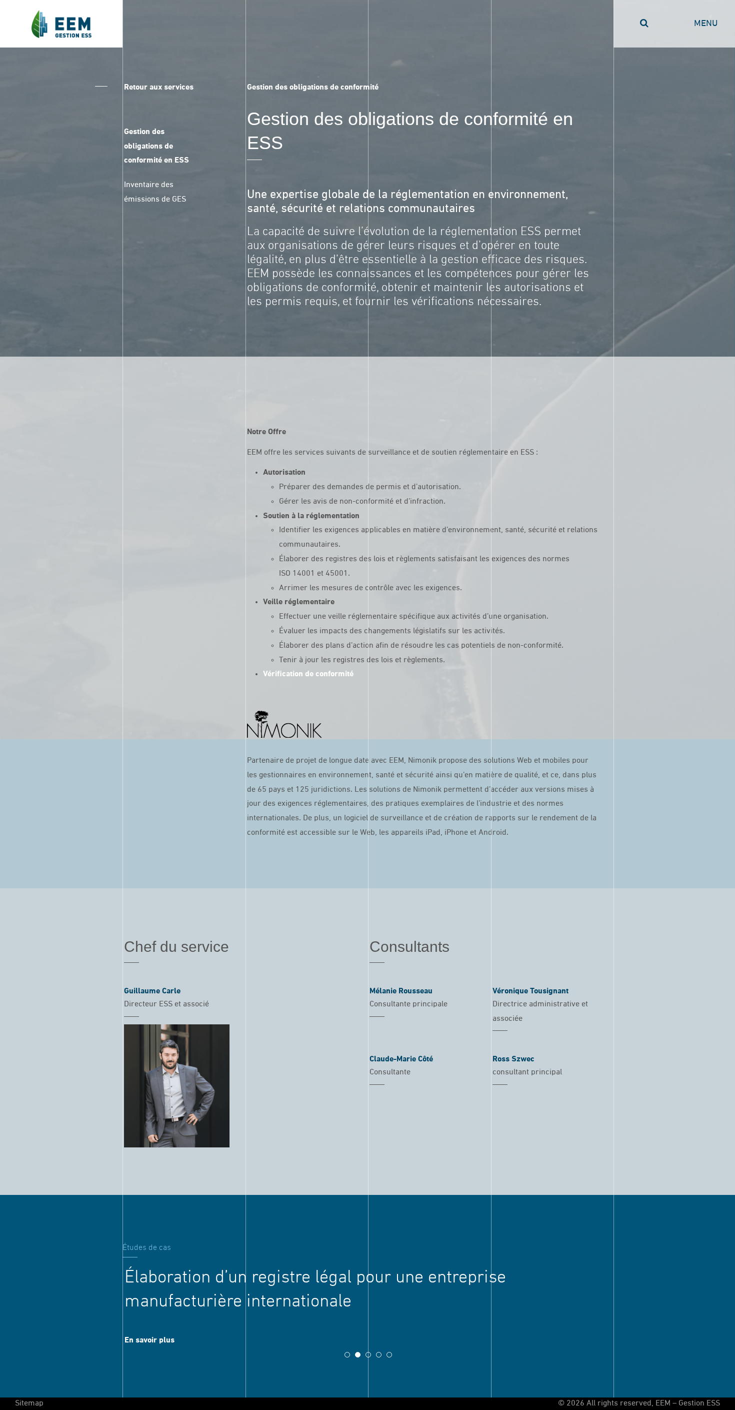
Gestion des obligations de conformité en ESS (156, 146)
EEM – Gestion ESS (61, 24)
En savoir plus (149, 1340)
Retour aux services (159, 88)
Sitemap (29, 1403)
